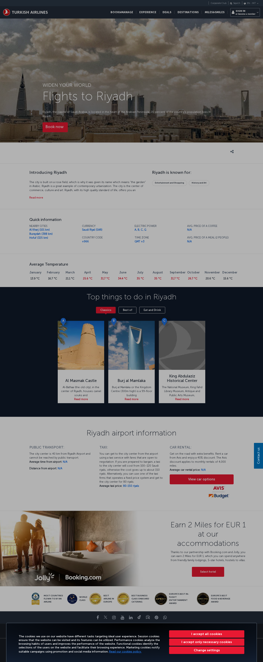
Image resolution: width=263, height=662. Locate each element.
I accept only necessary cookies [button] (206, 642)
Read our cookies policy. (125, 651)
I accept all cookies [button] (206, 634)
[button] (206, 650)
